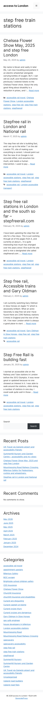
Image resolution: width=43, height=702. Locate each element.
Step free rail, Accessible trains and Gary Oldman (19, 286)
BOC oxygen (9, 577)
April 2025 (8, 531)
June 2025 (8, 523)
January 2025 (9, 542)
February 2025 (10, 539)
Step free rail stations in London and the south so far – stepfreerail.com (20, 211)
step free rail (18, 105)
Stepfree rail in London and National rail (17, 126)
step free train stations (13, 652)
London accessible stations (16, 628)
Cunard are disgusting (13, 601)
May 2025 (8, 527)
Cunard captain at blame (14, 605)
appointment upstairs (13, 569)
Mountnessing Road (12, 632)
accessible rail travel (16, 98)
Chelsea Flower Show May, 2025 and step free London (19, 47)
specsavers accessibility (14, 644)
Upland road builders (13, 681)
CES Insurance (10, 585)
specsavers (8, 640)
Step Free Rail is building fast (18, 357)
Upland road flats (11, 685)
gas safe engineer (11, 620)
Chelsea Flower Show (13, 589)
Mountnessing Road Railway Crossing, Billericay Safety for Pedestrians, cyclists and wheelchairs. (21, 470)
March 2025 (8, 535)
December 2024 (10, 546)
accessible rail (13, 184)
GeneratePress (21, 698)
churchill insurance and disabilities (19, 597)
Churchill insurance (12, 593)
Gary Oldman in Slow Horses (16, 616)
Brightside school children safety (18, 581)
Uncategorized (10, 677)
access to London (15, 5)
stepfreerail (17, 108)
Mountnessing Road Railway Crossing (20, 636)
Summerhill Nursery (12, 659)
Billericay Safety (10, 573)
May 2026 (8, 519)
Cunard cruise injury (12, 609)
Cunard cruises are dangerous (17, 612)
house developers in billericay (17, 624)
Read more (34, 90)
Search (6, 422)
